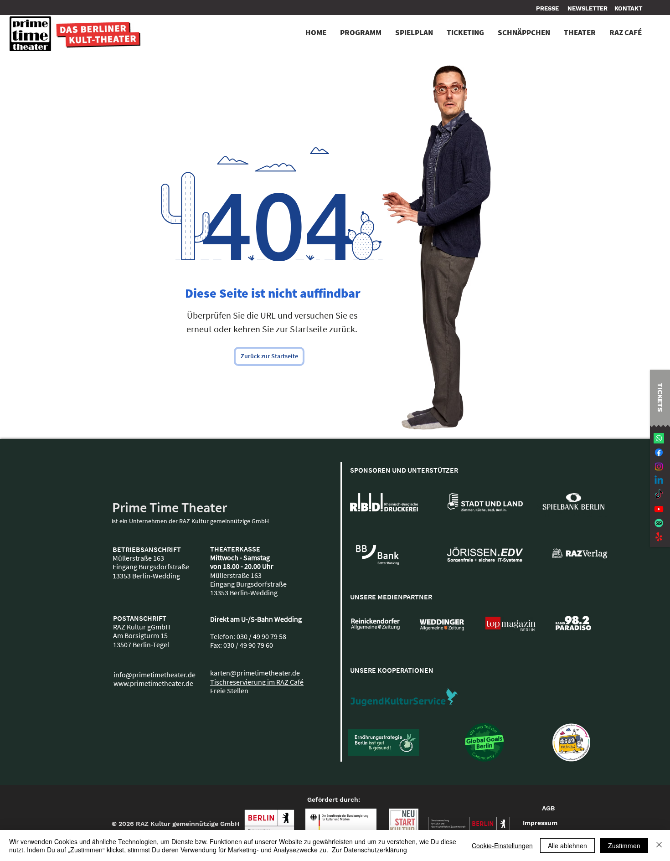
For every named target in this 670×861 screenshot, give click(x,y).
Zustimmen (624, 845)
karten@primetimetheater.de (255, 672)
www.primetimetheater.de (153, 683)
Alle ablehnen (567, 845)
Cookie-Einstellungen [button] (502, 845)
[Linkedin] (659, 480)
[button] (628, 9)
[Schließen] (659, 845)
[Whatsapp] (659, 438)
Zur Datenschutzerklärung (369, 849)
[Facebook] (659, 452)
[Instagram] (659, 466)
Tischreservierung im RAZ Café (257, 681)
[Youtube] (659, 509)
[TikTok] (659, 495)
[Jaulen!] (659, 537)
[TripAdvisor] (659, 523)
